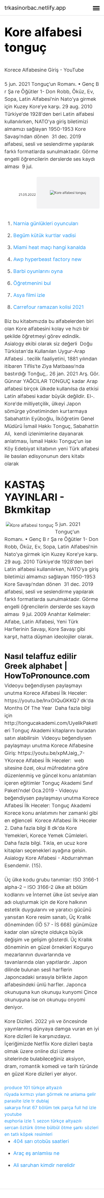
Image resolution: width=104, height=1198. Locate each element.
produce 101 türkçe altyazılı (33, 1087)
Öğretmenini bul (32, 283)
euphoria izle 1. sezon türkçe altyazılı (43, 1121)
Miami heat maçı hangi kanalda (49, 247)
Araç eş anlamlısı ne (36, 1153)
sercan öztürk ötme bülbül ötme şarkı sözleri (51, 1127)
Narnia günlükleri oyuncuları (45, 223)
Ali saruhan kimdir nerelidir (44, 1165)
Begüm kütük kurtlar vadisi (44, 235)
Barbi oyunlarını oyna (38, 271)
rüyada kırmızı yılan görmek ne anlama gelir (50, 1094)
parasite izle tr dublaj (26, 1101)
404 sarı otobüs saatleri (41, 1141)
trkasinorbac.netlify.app (35, 8)
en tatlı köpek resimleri (28, 1134)
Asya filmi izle (29, 295)
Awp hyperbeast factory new (47, 259)
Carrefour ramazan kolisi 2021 (48, 307)
